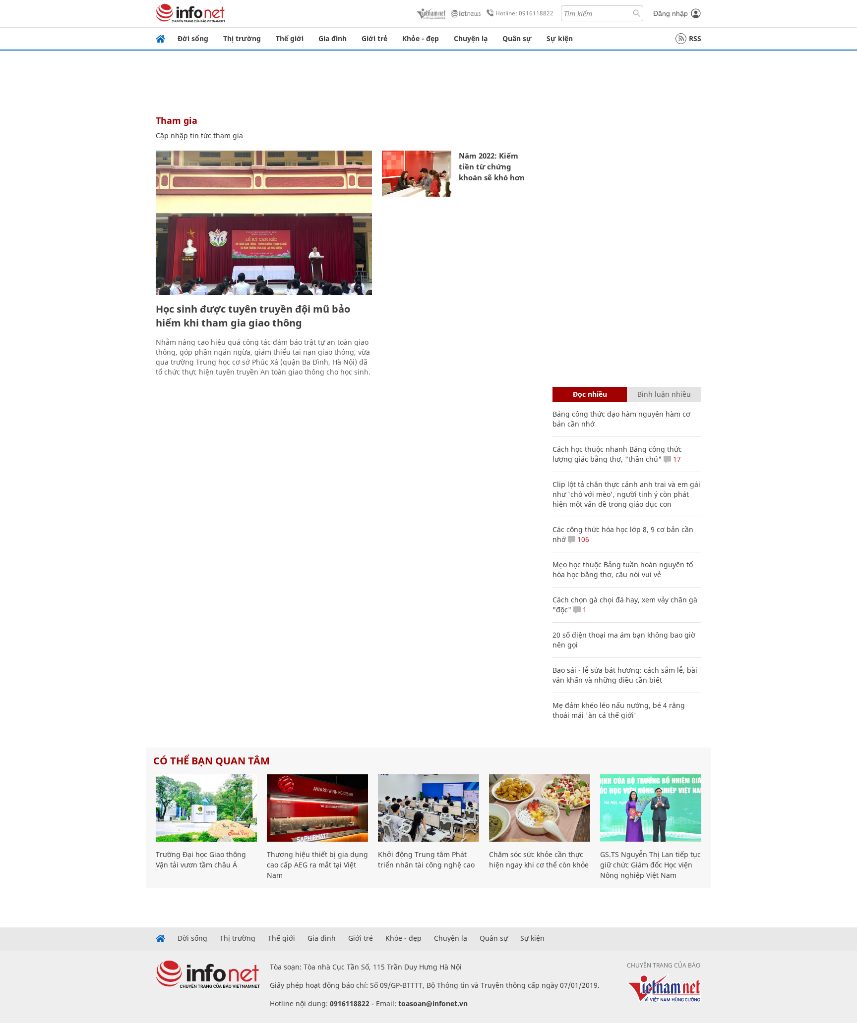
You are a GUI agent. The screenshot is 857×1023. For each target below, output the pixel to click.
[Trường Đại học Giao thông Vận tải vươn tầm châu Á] (206, 808)
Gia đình (332, 38)
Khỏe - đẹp (420, 38)
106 (582, 539)
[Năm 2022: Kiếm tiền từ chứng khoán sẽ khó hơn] (416, 174)
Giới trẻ (374, 38)
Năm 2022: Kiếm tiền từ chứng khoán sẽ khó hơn (492, 166)
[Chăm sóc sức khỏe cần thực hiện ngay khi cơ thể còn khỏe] (539, 808)
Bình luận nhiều (664, 394)
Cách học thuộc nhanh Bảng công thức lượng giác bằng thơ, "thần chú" (617, 454)
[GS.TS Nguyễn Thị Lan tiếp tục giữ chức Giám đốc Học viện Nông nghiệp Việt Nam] (650, 808)
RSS (695, 38)
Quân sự (517, 38)
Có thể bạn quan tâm (211, 760)
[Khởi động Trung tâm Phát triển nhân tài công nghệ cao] (428, 808)
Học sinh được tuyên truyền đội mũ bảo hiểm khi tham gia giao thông (253, 315)
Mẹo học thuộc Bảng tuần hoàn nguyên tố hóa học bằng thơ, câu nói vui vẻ (622, 569)
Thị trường (242, 38)
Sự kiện (560, 38)
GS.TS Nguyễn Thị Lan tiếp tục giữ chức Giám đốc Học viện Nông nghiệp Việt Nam (650, 865)
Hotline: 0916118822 (524, 13)
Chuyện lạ (471, 38)
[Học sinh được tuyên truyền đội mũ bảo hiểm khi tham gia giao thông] (264, 223)
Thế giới (290, 38)
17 (676, 459)
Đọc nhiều (590, 394)
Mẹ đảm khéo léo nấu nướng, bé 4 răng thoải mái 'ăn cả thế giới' (618, 710)
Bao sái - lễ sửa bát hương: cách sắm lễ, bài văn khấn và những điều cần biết (624, 675)
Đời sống (193, 38)
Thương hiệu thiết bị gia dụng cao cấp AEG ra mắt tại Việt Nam (317, 865)
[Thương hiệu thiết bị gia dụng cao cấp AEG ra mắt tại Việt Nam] (317, 808)
